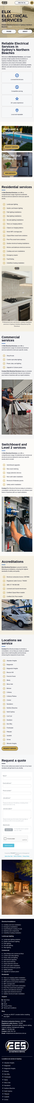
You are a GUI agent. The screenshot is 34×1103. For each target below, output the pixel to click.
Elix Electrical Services (16, 57)
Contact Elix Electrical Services (11, 371)
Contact (4, 488)
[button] (32, 2)
